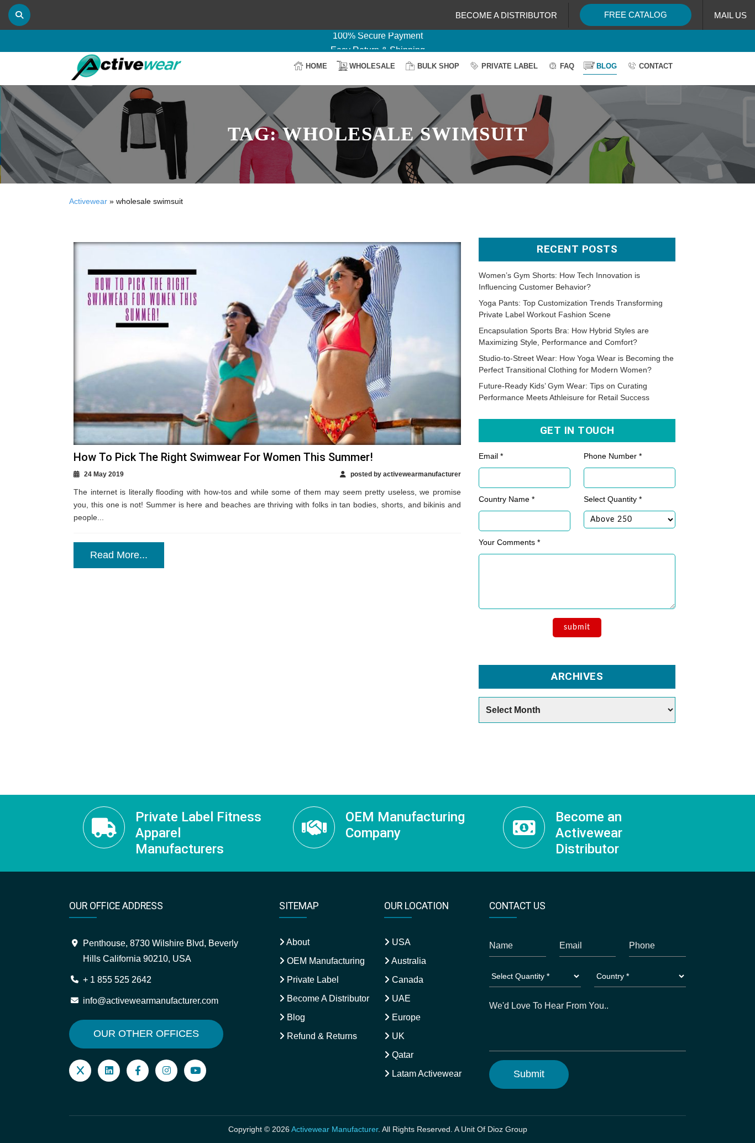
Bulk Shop (438, 66)
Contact (656, 66)
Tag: (378, 134)
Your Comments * (509, 542)
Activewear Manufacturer (334, 1129)
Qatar (401, 1055)
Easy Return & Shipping (378, 39)
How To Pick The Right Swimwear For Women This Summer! (223, 457)
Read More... (119, 554)
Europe (405, 1017)
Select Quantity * (613, 499)
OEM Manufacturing (325, 961)
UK (397, 1036)
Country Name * (506, 499)
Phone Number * (613, 456)
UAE (400, 998)
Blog (606, 66)
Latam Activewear (426, 1073)
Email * (491, 456)
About (297, 942)
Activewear (88, 201)
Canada (406, 979)
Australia (408, 961)
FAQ (567, 66)
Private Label (509, 66)
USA (400, 942)
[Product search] (19, 15)
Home (316, 66)
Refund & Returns (321, 1036)
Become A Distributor (327, 998)
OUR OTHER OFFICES (146, 1033)
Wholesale (372, 66)
